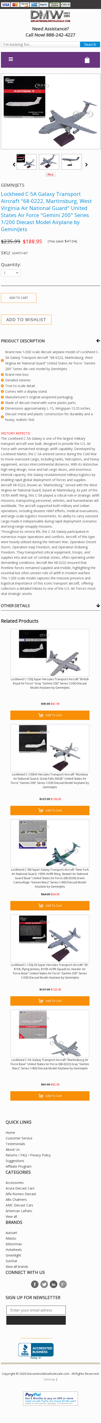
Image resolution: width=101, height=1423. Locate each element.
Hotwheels (14, 1249)
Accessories (15, 1182)
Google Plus (63, 1284)
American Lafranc (19, 1211)
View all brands (17, 1266)
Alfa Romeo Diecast (21, 1194)
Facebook (35, 1284)
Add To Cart (54, 715)
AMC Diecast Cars (19, 1205)
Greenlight (13, 1255)
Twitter (44, 1284)
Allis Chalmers (16, 1199)
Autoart (11, 1232)
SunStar (11, 1261)
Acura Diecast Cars (20, 1188)
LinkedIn (53, 1284)
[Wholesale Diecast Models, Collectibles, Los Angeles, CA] (36, 1351)
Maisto (11, 1238)
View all (11, 1216)
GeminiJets (12, 185)
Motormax (14, 1244)
